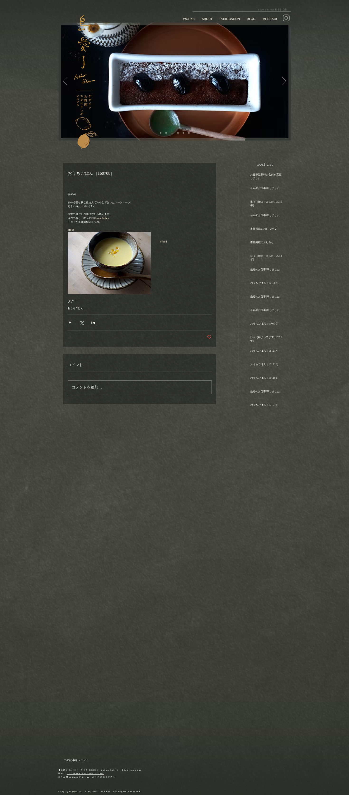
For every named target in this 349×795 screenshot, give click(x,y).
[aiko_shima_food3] (171, 133)
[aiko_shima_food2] (166, 133)
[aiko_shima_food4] (177, 133)
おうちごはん (75, 308)
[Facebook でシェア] (70, 322)
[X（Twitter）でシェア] (81, 322)
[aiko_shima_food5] (183, 133)
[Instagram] (286, 18)
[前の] (65, 81)
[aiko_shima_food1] (160, 133)
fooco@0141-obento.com (85, 773)
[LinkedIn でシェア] (93, 322)
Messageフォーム (78, 777)
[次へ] (284, 81)
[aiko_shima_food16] (189, 133)
